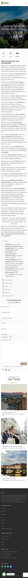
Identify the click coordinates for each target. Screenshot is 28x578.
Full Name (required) (5, 306)
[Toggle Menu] (26, 3)
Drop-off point (3, 328)
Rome (2, 525)
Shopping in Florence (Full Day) (9, 478)
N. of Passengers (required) (6, 318)
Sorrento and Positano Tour (8, 412)
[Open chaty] (4, 574)
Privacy (2, 544)
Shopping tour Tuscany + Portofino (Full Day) (12, 446)
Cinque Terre (3, 508)
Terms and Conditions (5, 536)
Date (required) (4, 334)
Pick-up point (3, 323)
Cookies (2, 541)
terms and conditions (12, 366)
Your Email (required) (5, 312)
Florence (3, 520)
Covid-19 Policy (4, 539)
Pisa (2, 517)
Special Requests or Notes (6, 340)
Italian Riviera (3, 514)
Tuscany (2, 522)
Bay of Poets (3, 511)
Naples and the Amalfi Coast (6, 528)
